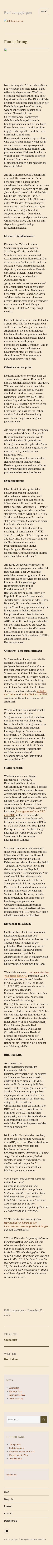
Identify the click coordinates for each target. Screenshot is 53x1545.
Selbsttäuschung (16, 1447)
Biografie (9, 1499)
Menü (44, 11)
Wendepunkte (15, 1458)
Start (6, 1492)
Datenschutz (10, 1520)
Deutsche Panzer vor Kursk (22, 1451)
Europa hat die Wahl (18, 1454)
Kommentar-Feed (17, 1394)
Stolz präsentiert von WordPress (33, 1539)
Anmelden (14, 1387)
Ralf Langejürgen (18, 12)
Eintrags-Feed (15, 1391)
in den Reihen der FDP (34, 694)
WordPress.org (16, 1398)
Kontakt (8, 1513)
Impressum (11, 1474)
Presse (7, 1506)
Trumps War (15, 1444)
